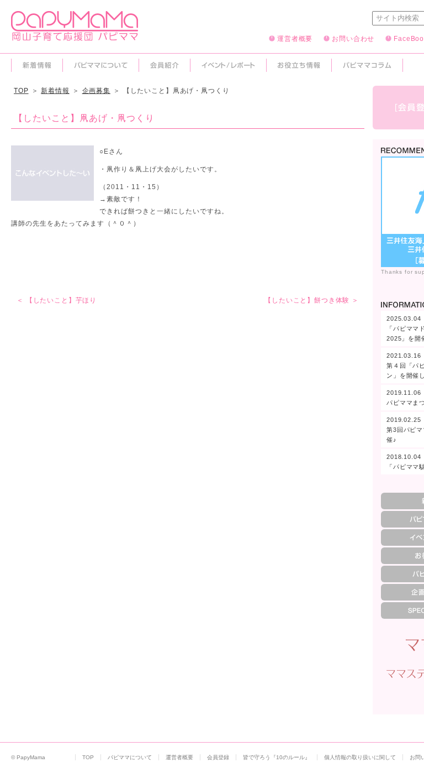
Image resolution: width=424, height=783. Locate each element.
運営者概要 (294, 38)
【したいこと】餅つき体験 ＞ (311, 300)
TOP (21, 91)
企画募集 (96, 91)
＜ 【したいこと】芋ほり (57, 300)
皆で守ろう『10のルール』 (276, 757)
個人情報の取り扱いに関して (360, 757)
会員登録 (218, 757)
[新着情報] (37, 65)
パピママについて (130, 757)
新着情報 (55, 91)
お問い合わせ (353, 38)
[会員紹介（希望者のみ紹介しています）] (164, 65)
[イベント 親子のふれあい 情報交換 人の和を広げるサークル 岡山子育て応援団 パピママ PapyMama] (74, 36)
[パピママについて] (100, 65)
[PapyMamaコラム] (367, 65)
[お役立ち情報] (299, 65)
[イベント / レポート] (228, 65)
